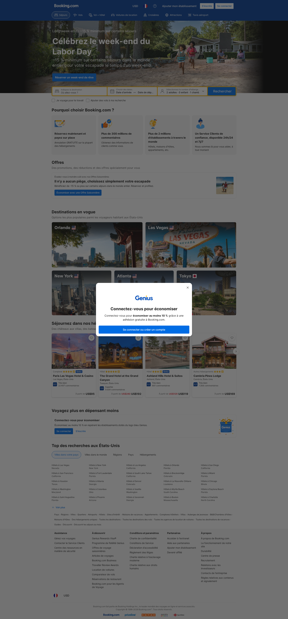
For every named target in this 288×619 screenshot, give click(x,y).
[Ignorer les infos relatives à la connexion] (188, 288)
